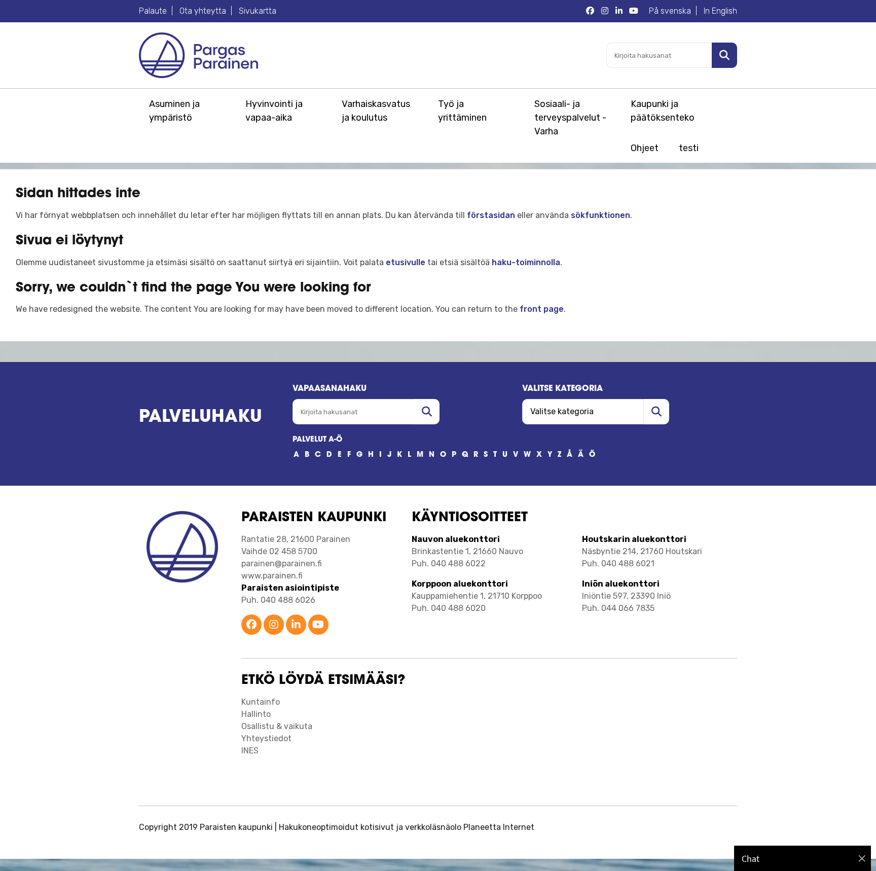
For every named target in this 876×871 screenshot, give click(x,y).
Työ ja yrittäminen (462, 110)
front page (542, 309)
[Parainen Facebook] (590, 11)
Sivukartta (257, 11)
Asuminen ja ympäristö (174, 110)
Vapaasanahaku (330, 389)
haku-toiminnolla (526, 262)
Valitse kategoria (562, 389)
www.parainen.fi (272, 575)
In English (720, 11)
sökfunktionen (600, 215)
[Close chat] (862, 858)
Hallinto (256, 714)
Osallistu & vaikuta (276, 726)
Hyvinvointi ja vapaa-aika (274, 110)
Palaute (153, 11)
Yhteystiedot (266, 738)
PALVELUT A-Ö (317, 440)
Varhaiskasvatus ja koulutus (376, 110)
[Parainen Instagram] (604, 11)
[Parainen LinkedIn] (619, 11)
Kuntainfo (260, 702)
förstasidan (491, 215)
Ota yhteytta (202, 11)
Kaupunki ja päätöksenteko (663, 110)
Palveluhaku (200, 417)
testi (689, 148)
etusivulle (405, 262)
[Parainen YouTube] (633, 11)
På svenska (670, 11)
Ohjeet (645, 148)
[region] (802, 858)
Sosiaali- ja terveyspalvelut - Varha (570, 117)
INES (250, 750)
